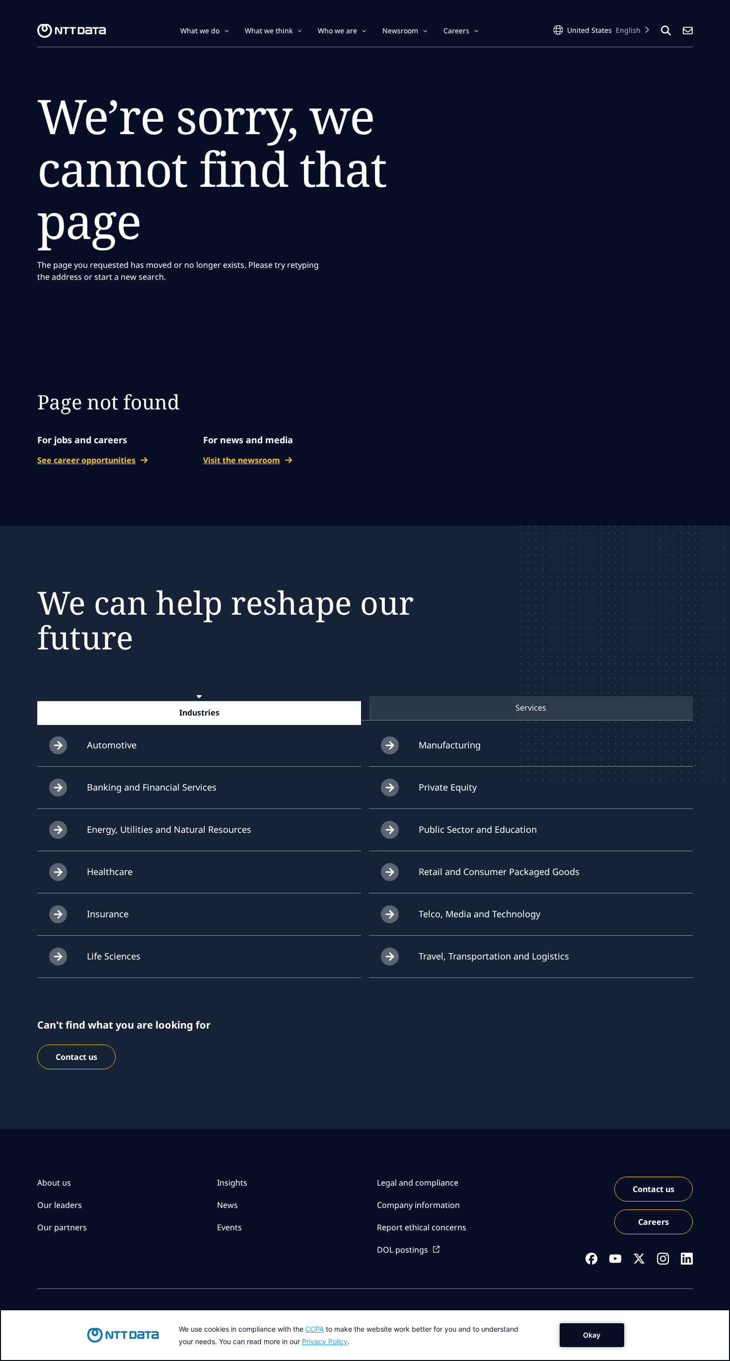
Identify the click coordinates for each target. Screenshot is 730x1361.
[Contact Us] (688, 31)
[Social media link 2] (615, 1259)
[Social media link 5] (687, 1259)
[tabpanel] (365, 851)
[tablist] (365, 708)
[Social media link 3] (639, 1259)
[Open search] (666, 31)
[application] (365, 1335)
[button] (204, 31)
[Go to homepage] (71, 31)
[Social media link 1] (591, 1259)
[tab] (199, 712)
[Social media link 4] (663, 1259)
